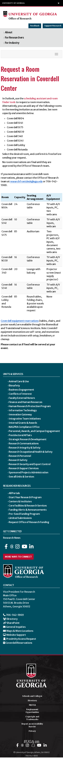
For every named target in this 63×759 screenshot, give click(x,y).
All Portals (14, 492)
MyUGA (32, 705)
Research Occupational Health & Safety (30, 451)
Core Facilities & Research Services (28, 505)
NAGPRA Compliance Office (24, 426)
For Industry (12, 42)
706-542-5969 (15, 614)
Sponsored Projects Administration (28, 472)
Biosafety (14, 385)
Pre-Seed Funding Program (24, 513)
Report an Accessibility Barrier (32, 725)
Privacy (32, 731)
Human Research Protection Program (30, 406)
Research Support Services (24, 468)
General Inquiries (16, 626)
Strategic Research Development (27, 439)
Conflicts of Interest (20, 393)
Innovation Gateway (20, 414)
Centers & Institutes (20, 501)
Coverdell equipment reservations (20, 320)
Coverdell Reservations (18, 642)
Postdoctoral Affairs (20, 435)
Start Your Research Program (25, 497)
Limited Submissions (20, 517)
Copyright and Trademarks (32, 718)
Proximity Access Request (21, 638)
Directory (11, 618)
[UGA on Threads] (12, 547)
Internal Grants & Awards (23, 422)
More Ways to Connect (18, 556)
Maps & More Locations (19, 630)
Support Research (52, 25)
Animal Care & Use (19, 381)
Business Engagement (21, 389)
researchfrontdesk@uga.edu (26, 181)
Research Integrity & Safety (24, 447)
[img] (18, 745)
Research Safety (18, 459)
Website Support (16, 634)
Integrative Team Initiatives (25, 418)
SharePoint (13, 622)
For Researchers (14, 37)
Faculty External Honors (22, 397)
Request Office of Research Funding (29, 521)
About (8, 32)
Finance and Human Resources (25, 401)
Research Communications (24, 443)
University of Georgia (13, 3)
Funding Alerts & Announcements (27, 509)
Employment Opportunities (32, 710)
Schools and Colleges (32, 696)
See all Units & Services (21, 476)
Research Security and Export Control (29, 464)
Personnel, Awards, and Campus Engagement (34, 430)
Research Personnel (20, 455)
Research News (11, 537)
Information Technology (23, 410)
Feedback (34, 25)
